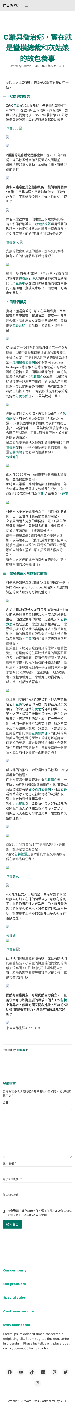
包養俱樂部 (40, 733)
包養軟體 (22, 396)
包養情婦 (15, 452)
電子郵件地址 (12, 1179)
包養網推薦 (43, 224)
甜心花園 (18, 804)
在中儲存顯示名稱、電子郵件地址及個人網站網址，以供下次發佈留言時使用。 (40, 1213)
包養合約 (18, 325)
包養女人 (12, 242)
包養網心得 (27, 278)
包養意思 (12, 876)
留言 (6, 1102)
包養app (12, 129)
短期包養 (18, 362)
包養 (16, 105)
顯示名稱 (9, 1163)
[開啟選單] (26, 5)
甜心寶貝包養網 (39, 789)
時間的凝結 (11, 6)
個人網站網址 (11, 1195)
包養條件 (36, 377)
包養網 (20, 283)
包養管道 (20, 854)
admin (21, 1050)
